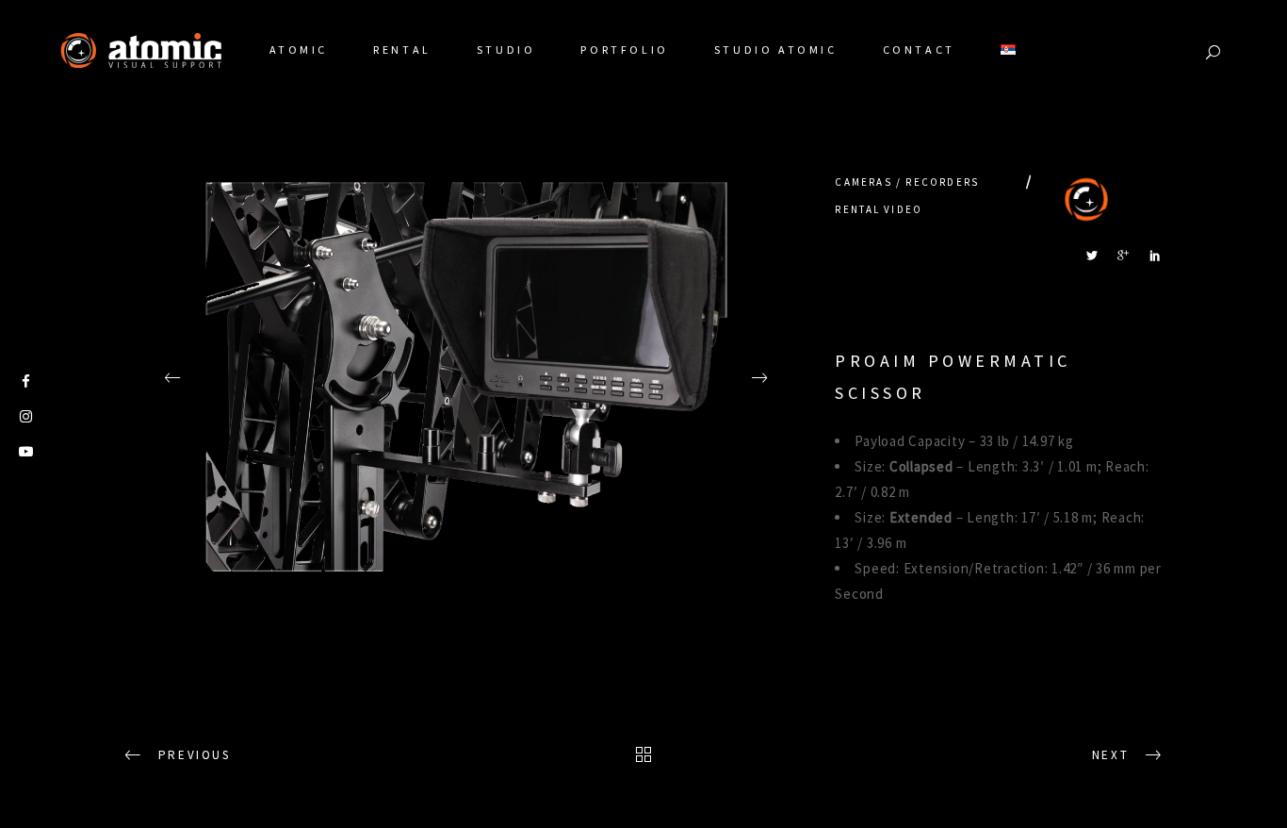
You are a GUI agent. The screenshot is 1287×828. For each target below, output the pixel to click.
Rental (857, 209)
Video (903, 209)
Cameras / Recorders (907, 182)
